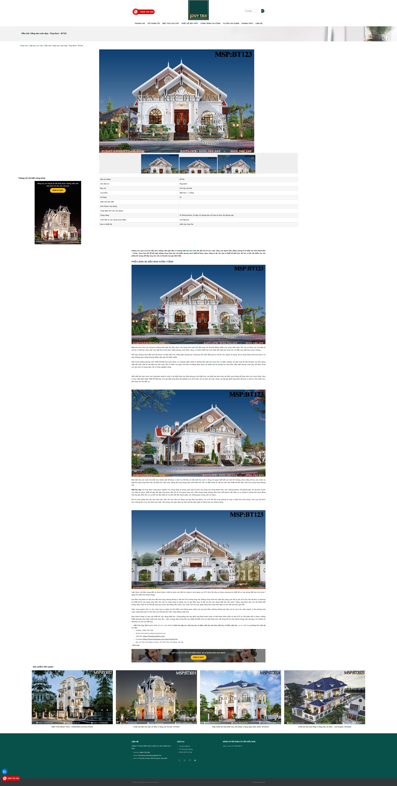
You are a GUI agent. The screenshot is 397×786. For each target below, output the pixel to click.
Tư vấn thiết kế (184, 746)
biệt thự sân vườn (189, 251)
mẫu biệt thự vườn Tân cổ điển (214, 362)
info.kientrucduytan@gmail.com (149, 755)
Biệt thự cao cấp (36, 46)
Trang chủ (24, 46)
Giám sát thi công (185, 752)
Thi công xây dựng (186, 749)
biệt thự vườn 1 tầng (203, 480)
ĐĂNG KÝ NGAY (58, 190)
